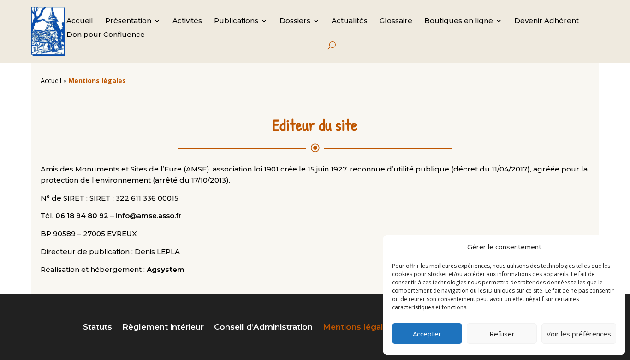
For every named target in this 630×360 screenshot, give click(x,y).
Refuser (502, 333)
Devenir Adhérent (546, 21)
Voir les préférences (579, 333)
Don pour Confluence (105, 35)
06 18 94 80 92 (81, 215)
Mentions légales (358, 327)
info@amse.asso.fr (148, 215)
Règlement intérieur (163, 327)
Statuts (97, 327)
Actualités (350, 21)
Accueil (79, 21)
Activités (187, 21)
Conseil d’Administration (263, 327)
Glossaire (396, 21)
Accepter (427, 333)
